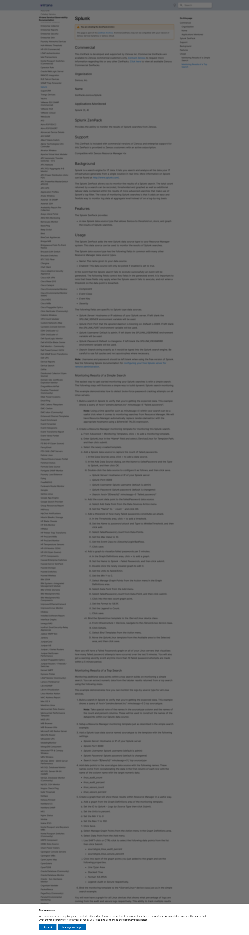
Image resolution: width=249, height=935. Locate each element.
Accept (48, 927)
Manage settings (71, 927)
